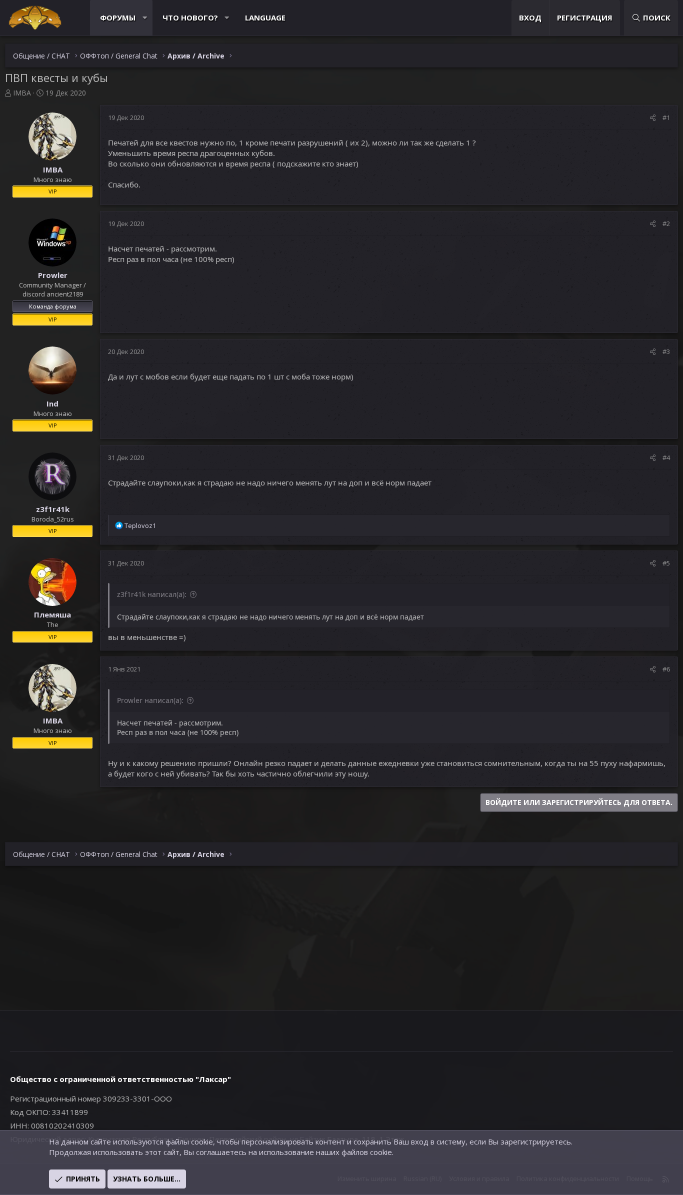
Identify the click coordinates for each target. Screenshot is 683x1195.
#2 (666, 223)
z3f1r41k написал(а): (151, 594)
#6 (666, 669)
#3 (666, 351)
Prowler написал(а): (150, 700)
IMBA (22, 93)
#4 (666, 457)
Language (265, 17)
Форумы (118, 17)
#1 (666, 117)
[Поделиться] (652, 118)
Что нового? (190, 17)
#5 (666, 563)
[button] (144, 18)
